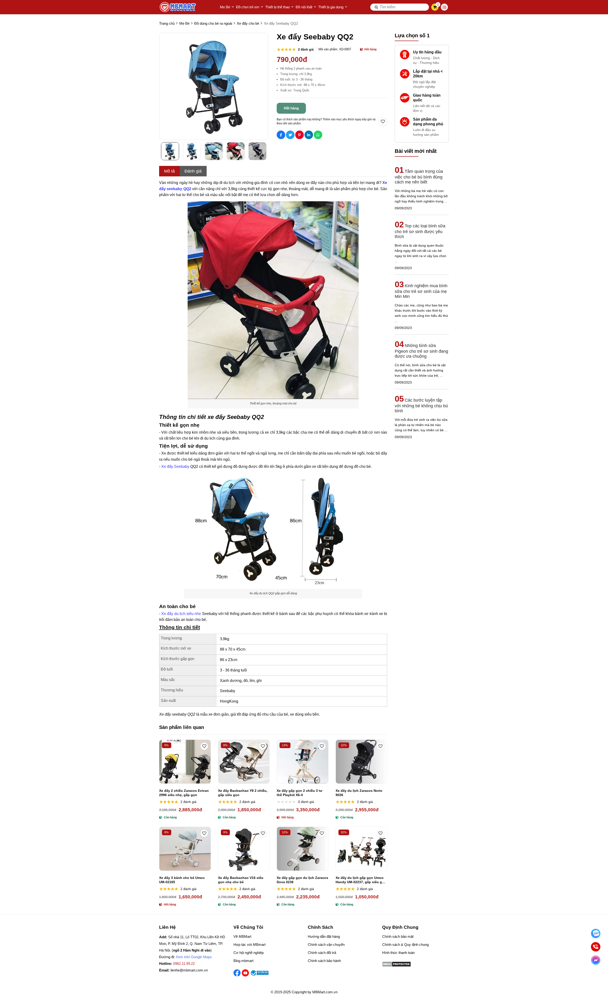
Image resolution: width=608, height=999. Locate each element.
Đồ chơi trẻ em (247, 7)
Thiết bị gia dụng (330, 7)
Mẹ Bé (225, 7)
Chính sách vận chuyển (326, 945)
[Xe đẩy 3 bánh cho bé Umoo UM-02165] (185, 849)
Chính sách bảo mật (397, 936)
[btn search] (376, 7)
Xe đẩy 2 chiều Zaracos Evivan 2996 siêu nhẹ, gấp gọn (184, 793)
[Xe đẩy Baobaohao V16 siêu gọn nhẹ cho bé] (244, 849)
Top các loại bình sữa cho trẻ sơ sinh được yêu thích (420, 231)
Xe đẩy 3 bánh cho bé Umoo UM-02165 (182, 880)
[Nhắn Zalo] (595, 933)
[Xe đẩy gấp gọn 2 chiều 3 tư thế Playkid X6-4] (302, 761)
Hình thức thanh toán (398, 953)
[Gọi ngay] (595, 947)
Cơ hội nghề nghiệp (248, 953)
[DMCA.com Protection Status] (396, 966)
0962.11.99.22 (184, 963)
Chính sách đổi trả (322, 953)
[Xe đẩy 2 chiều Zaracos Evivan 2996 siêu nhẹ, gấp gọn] (185, 761)
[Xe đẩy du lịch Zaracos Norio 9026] (361, 761)
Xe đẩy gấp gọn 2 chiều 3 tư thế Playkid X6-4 (299, 793)
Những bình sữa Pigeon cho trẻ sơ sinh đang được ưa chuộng (421, 351)
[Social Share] (281, 135)
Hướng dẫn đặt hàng (324, 936)
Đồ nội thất (304, 7)
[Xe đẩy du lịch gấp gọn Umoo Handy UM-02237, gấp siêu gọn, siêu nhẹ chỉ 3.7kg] (361, 849)
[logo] (178, 7)
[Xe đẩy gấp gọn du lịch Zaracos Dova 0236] (302, 849)
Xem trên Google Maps (194, 957)
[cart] (435, 7)
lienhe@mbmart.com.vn (189, 970)
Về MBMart (242, 936)
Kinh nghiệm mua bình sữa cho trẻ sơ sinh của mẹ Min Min (421, 291)
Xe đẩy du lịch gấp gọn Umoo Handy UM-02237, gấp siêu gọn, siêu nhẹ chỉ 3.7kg (361, 880)
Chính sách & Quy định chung (405, 945)
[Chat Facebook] (595, 960)
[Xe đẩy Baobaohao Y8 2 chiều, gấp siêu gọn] (244, 761)
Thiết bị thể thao (277, 7)
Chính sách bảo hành (324, 961)
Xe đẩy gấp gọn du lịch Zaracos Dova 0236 (302, 880)
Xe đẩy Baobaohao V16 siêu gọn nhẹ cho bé (240, 880)
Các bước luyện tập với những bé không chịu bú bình (421, 405)
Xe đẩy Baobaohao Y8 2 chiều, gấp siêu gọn (242, 793)
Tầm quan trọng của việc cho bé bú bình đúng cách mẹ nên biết (419, 176)
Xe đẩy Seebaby (175, 466)
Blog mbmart (243, 961)
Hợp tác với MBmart (249, 945)
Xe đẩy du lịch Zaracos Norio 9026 (359, 793)
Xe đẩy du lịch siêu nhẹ (181, 614)
